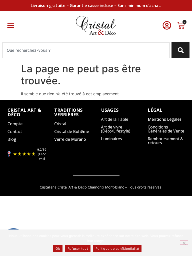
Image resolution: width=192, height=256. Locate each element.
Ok (58, 248)
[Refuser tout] (184, 242)
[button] (10, 25)
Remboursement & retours (165, 141)
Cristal (60, 123)
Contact (15, 131)
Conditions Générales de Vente (166, 129)
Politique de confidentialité (117, 248)
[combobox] (86, 50)
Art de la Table (114, 119)
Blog (12, 139)
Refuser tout (78, 248)
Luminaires (111, 139)
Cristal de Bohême (71, 131)
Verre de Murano (70, 139)
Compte (15, 123)
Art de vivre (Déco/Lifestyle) (115, 129)
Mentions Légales (165, 119)
